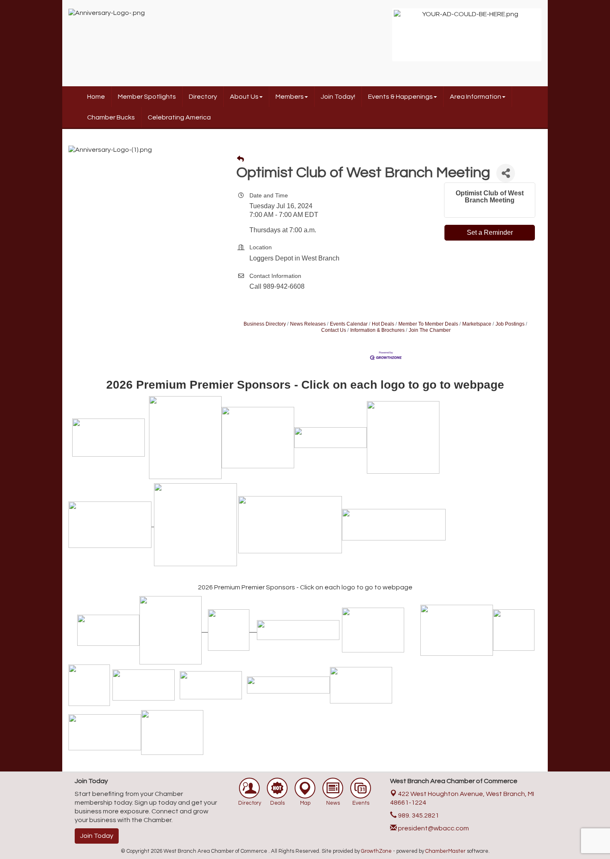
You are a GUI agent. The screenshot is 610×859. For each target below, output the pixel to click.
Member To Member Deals (428, 324)
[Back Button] (240, 159)
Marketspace (476, 324)
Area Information (475, 96)
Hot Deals (383, 324)
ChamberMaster (445, 851)
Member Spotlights (147, 96)
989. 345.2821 (418, 815)
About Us (244, 96)
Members (290, 96)
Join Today (96, 835)
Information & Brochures (377, 330)
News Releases (308, 324)
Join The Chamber (430, 330)
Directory (203, 96)
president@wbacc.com (433, 828)
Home (96, 96)
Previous (381, 39)
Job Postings (510, 324)
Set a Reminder (490, 232)
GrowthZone (376, 851)
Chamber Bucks (111, 117)
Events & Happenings (400, 96)
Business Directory (265, 324)
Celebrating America (179, 117)
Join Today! (338, 96)
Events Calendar (349, 324)
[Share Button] (505, 173)
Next (552, 39)
